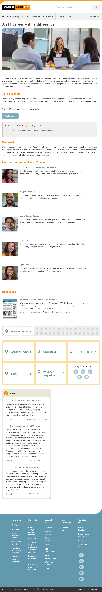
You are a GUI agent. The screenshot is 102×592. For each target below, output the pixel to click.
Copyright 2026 (84, 589)
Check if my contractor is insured (33, 567)
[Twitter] (83, 371)
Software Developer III (47, 167)
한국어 (32, 589)
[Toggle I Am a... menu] (70, 16)
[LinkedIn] (90, 371)
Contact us (82, 521)
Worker (15, 525)
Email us (82, 540)
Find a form (33, 539)
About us (48, 521)
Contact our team (12, 130)
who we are (46, 155)
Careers (48, 528)
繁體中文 (18, 589)
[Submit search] (96, 7)
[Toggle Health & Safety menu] (22, 16)
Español (45, 589)
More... (48, 568)
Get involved (66, 521)
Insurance (31, 16)
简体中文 (10, 589)
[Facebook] (75, 371)
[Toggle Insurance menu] (39, 16)
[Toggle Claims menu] (53, 16)
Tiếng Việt (52, 589)
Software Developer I (28, 167)
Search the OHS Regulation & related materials (32, 547)
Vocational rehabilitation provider (17, 550)
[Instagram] (79, 377)
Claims (47, 16)
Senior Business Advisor (29, 216)
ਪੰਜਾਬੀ (39, 589)
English (3, 589)
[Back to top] (97, 587)
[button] (94, 16)
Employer (16, 529)
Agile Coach (25, 265)
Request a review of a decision (32, 558)
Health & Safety (10, 16)
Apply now (9, 116)
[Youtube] (86, 377)
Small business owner (15, 535)
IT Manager (24, 240)
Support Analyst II (27, 192)
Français (26, 589)
